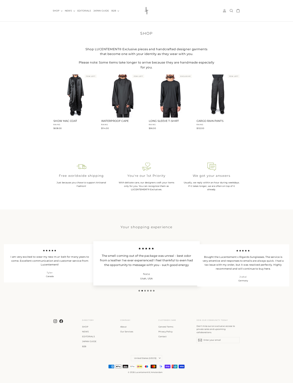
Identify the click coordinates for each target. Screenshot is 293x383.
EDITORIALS (84, 10)
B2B (114, 10)
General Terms (165, 326)
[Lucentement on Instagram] (55, 321)
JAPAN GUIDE (101, 10)
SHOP (56, 10)
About (123, 326)
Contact (162, 336)
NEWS (69, 10)
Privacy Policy (165, 331)
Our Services (126, 331)
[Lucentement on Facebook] (61, 321)
